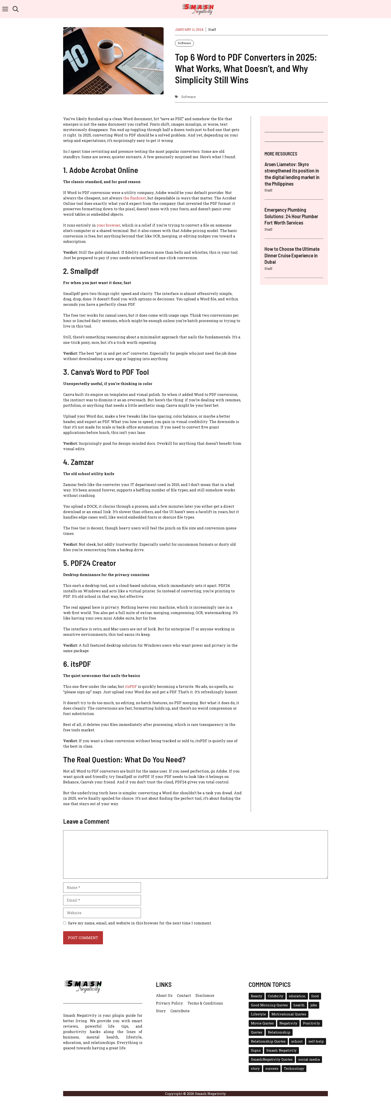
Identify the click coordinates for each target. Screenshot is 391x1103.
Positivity (311, 1023)
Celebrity (275, 996)
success (271, 1068)
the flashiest (134, 198)
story (255, 1068)
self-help (316, 1041)
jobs (313, 1005)
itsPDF (131, 686)
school (297, 1041)
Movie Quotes (262, 1023)
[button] (15, 9)
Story (161, 1010)
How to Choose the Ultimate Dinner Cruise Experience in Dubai (292, 255)
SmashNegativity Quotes (272, 1059)
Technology (294, 1068)
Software (184, 43)
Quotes (256, 1032)
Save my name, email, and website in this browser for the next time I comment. (140, 923)
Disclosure (205, 995)
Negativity (288, 1023)
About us (164, 995)
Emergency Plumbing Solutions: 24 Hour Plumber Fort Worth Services (291, 216)
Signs (256, 1050)
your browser (108, 225)
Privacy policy (169, 1003)
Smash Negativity (281, 1050)
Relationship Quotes (268, 1041)
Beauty (256, 996)
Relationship (279, 1032)
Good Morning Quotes (269, 1005)
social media (309, 1059)
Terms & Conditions (205, 1003)
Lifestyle (258, 1014)
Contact (184, 995)
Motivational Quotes (289, 1014)
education (297, 996)
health (299, 1005)
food (315, 996)
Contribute (180, 1010)
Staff (212, 29)
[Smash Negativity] (197, 9)
